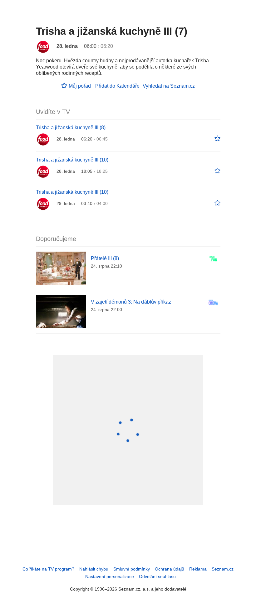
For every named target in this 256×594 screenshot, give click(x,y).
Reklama (198, 568)
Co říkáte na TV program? (48, 568)
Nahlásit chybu (93, 568)
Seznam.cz (223, 568)
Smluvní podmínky (131, 568)
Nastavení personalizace (109, 576)
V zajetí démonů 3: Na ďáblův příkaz (131, 302)
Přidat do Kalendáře (117, 86)
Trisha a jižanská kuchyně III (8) (71, 127)
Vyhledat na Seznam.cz (169, 86)
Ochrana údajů (169, 568)
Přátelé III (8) (105, 258)
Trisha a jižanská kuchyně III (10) (72, 159)
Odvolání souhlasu (157, 576)
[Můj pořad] (217, 139)
